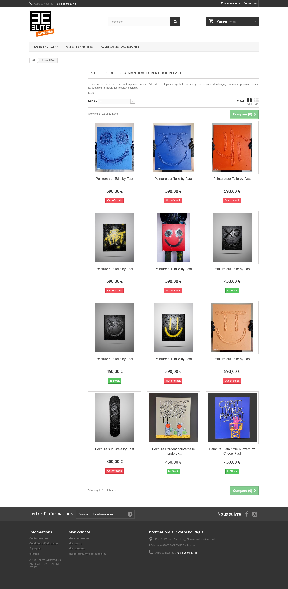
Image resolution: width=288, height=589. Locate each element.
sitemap (34, 553)
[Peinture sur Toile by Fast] (114, 147)
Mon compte (79, 532)
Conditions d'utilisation (43, 543)
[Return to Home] (33, 60)
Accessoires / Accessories (120, 46)
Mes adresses (77, 548)
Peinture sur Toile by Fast (114, 179)
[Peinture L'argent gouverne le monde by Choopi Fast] (173, 417)
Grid (249, 104)
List (256, 104)
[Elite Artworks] (65, 23)
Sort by (92, 101)
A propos (35, 548)
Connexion (250, 3)
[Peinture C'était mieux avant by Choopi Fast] (232, 417)
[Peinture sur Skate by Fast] (114, 417)
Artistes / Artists (79, 46)
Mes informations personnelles (87, 553)
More (91, 92)
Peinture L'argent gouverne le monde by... (173, 451)
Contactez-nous (230, 3)
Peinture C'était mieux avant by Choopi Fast (232, 451)
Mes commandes (79, 538)
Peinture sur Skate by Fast (114, 449)
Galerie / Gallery (45, 46)
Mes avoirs (75, 543)
